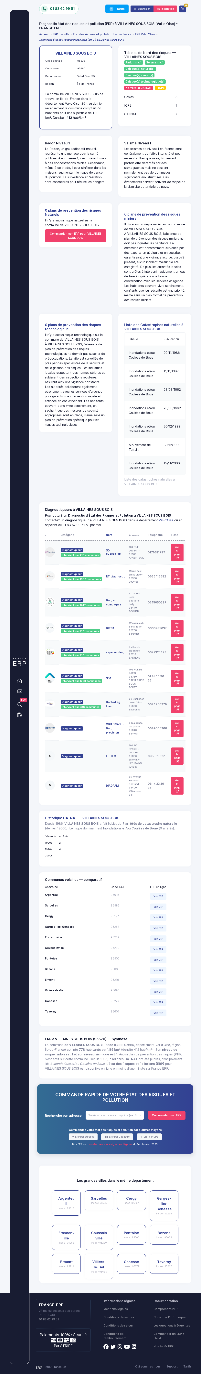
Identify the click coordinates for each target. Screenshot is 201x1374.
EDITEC (111, 756)
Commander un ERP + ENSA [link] (169, 1336)
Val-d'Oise (166, 520)
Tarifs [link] (120, 8)
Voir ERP (158, 896)
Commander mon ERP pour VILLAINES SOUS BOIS (75, 235)
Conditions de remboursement (114, 1336)
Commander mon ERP (166, 1115)
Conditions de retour (118, 1325)
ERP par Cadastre (119, 1136)
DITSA (110, 628)
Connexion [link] (143, 8)
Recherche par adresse (63, 1115)
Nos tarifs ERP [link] (163, 1346)
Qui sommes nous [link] (148, 1366)
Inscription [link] (167, 8)
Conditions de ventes (118, 1317)
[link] (19, 681)
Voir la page (177, 551)
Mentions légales (115, 1309)
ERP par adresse (84, 1136)
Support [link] (172, 1366)
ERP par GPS (150, 1136)
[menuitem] (45, 34)
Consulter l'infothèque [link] (169, 1317)
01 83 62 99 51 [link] (49, 1319)
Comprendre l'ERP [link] (166, 1309)
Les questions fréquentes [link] (171, 1325)
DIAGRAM (112, 785)
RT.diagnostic (115, 576)
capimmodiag (115, 652)
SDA (108, 678)
